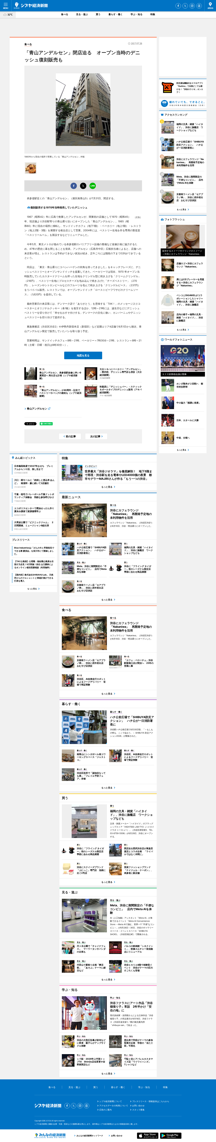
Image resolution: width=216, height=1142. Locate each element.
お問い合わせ (138, 1105)
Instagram (192, 6)
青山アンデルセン (37, 408)
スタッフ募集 (138, 1109)
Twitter (185, 6)
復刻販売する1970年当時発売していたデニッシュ (59, 207)
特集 (152, 14)
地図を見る (83, 355)
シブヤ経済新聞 (31, 5)
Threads (199, 6)
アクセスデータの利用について (113, 1105)
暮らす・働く (115, 14)
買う (98, 14)
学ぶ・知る (136, 14)
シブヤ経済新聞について (110, 1101)
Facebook (178, 6)
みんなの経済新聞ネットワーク (49, 1135)
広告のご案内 (105, 1109)
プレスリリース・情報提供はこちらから (150, 1101)
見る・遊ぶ (82, 14)
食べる (64, 14)
